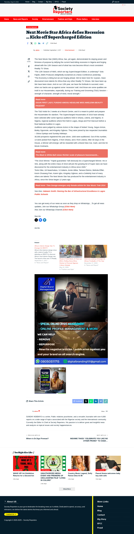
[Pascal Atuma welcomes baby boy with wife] (108, 463)
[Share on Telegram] (43, 43)
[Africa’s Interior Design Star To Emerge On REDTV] (47, 254)
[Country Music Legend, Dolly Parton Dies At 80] (80, 463)
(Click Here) (69, 207)
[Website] (107, 411)
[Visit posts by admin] (29, 50)
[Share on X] (31, 43)
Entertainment (32, 27)
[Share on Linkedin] (39, 43)
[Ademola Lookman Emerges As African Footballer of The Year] (95, 251)
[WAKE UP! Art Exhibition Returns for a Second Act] (26, 463)
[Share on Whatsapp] (35, 43)
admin (37, 50)
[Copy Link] (47, 43)
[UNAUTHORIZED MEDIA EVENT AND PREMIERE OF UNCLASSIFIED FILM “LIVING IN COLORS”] (53, 463)
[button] (115, 2)
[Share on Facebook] (27, 43)
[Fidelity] (50, 380)
